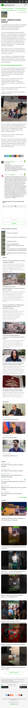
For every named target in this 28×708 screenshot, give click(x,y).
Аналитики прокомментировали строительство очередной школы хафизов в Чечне (14, 336)
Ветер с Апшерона (22, 10)
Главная (2, 10)
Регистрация (14, 219)
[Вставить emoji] (15, 206)
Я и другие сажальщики (12, 233)
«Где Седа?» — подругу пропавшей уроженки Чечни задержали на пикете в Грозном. (13, 572)
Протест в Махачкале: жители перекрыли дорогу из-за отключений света (12, 596)
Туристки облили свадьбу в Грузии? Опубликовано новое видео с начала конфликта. (14, 621)
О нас (2, 684)
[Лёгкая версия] (7, 1)
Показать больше (14, 672)
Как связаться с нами (12, 684)
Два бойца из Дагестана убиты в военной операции (12, 465)
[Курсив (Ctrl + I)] (6, 206)
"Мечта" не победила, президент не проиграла (11, 65)
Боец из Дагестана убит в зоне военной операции (11, 494)
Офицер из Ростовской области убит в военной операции (13, 488)
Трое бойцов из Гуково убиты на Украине (12, 471)
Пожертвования (24, 684)
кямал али (13, 161)
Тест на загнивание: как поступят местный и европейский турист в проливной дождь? (16, 249)
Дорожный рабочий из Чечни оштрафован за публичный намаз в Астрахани (13, 519)
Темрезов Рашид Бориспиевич (10, 419)
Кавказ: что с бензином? (8, 8)
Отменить (14, 223)
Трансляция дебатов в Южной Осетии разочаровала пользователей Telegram (13, 389)
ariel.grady (12, 174)
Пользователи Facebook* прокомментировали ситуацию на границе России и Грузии (14, 288)
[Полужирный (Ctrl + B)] (3, 206)
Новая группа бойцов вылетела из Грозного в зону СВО (13, 482)
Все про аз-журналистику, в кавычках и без (16, 237)
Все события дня (23, 497)
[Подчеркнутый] (9, 206)
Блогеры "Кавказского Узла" (11, 10)
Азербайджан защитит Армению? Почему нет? (16, 253)
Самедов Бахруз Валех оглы (10, 455)
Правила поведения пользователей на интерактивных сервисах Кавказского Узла (14, 699)
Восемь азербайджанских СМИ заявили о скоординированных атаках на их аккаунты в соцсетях (13, 306)
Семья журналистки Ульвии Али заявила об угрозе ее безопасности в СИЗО (13, 363)
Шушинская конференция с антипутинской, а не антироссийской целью (15, 245)
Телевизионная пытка (11, 241)
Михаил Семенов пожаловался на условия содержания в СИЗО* (14, 261)
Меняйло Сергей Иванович (10, 437)
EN (4, 1)
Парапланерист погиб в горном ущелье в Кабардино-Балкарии (12, 476)
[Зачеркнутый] (12, 206)
